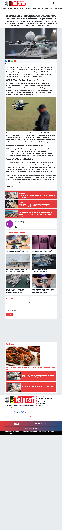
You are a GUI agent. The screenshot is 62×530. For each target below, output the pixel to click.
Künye (7, 416)
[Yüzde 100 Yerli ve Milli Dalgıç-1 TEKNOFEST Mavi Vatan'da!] (44, 261)
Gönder (9, 314)
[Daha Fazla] (15, 61)
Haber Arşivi (41, 405)
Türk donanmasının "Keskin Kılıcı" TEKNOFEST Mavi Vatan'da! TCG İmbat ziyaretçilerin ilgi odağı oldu (17, 291)
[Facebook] (14, 412)
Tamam (12, 433)
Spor (34, 8)
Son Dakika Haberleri (43, 403)
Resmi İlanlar (49, 8)
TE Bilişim (35, 428)
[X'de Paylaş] (9, 61)
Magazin (40, 8)
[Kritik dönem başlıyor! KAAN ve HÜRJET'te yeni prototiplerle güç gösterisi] (18, 261)
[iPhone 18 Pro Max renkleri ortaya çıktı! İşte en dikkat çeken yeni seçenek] (44, 242)
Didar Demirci (19, 223)
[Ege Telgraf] (15, 3)
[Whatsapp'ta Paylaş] (12, 61)
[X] (17, 412)
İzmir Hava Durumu (42, 396)
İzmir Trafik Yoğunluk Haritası (45, 398)
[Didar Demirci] (9, 224)
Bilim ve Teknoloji (31, 13)
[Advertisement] (31, 330)
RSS (17, 423)
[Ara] (54, 3)
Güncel (16, 8)
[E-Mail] (16, 226)
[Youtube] (25, 412)
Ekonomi (28, 8)
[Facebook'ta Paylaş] (6, 61)
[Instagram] (20, 412)
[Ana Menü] (56, 3)
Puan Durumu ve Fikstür (44, 400)
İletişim (33, 416)
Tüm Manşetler (42, 401)
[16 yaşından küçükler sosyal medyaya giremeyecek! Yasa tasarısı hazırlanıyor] (18, 242)
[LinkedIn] (22, 412)
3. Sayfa (3, 8)
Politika (22, 8)
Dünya (10, 8)
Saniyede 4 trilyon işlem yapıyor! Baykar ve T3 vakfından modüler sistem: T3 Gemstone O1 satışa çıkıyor (43, 291)
